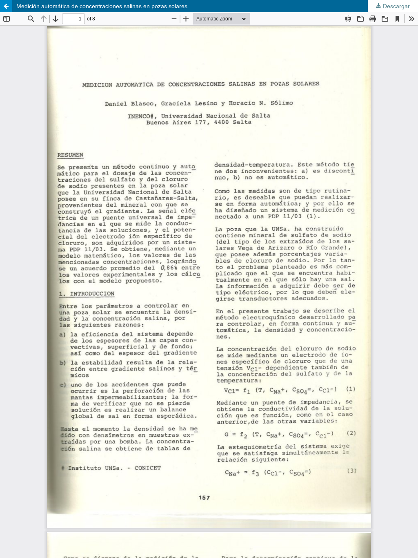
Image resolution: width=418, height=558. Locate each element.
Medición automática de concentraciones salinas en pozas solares (101, 6)
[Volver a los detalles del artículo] (6, 6)
